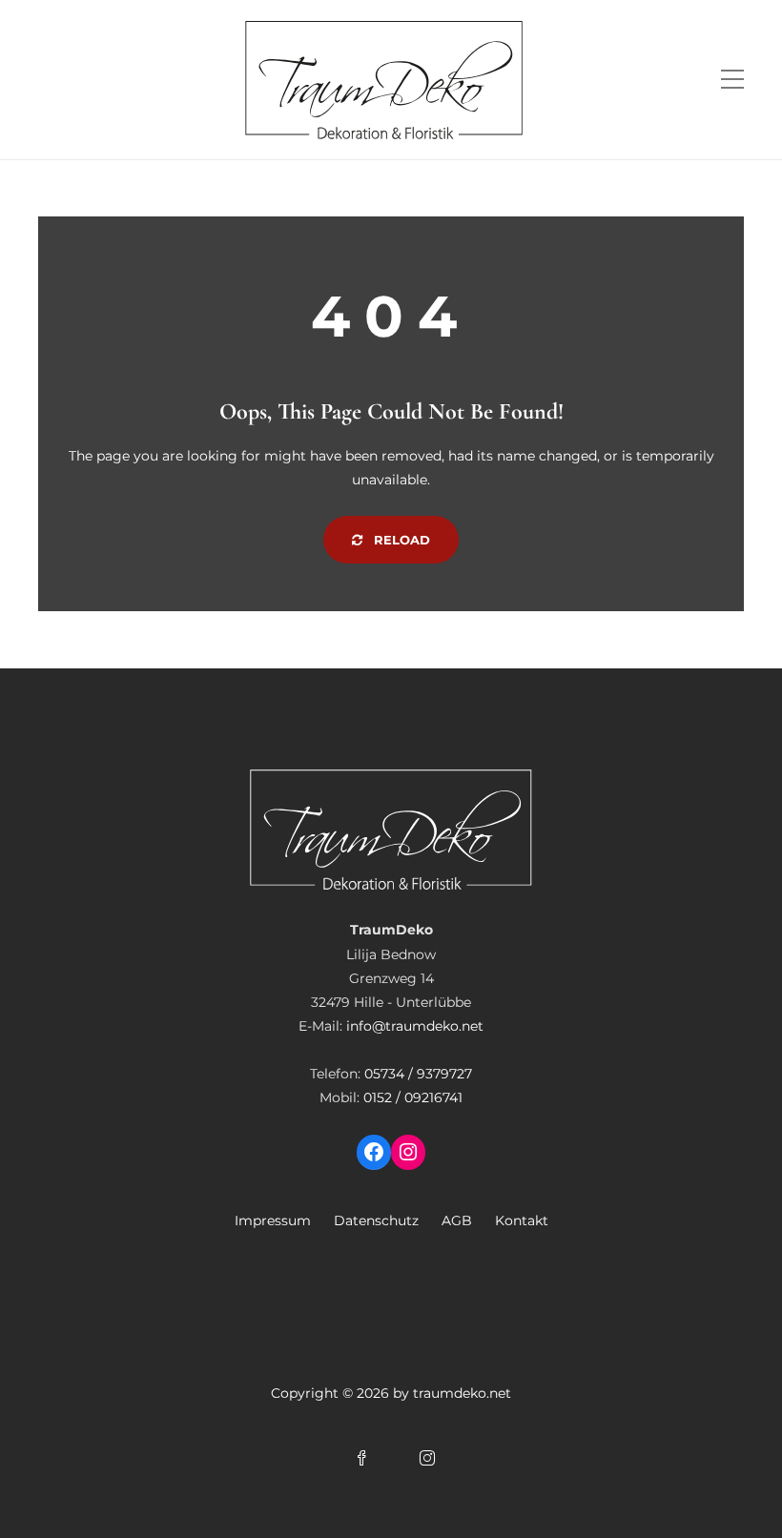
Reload (400, 539)
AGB (457, 1220)
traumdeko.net (462, 1393)
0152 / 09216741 (413, 1097)
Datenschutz (376, 1220)
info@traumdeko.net (415, 1026)
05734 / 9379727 (418, 1073)
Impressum (273, 1220)
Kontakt (521, 1220)
